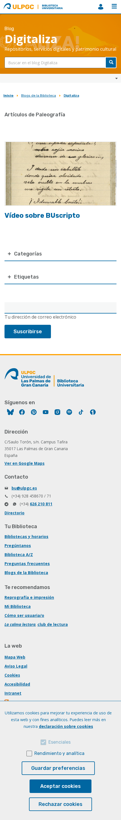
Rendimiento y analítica (59, 753)
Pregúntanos (18, 545)
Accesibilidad (17, 684)
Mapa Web (15, 657)
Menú (114, 7)
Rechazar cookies (60, 804)
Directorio (14, 512)
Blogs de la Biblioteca (38, 95)
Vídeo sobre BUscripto (42, 215)
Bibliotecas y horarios (26, 536)
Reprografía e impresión (29, 597)
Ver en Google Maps (24, 463)
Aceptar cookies (60, 786)
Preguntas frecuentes (27, 563)
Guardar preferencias (58, 768)
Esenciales (59, 742)
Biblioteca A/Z (19, 554)
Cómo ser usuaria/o (24, 615)
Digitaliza (71, 95)
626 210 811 (41, 503)
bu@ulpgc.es (24, 488)
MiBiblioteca (100, 7)
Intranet (13, 693)
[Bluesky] (10, 412)
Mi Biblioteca (18, 606)
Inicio (8, 95)
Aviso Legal (16, 666)
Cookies (12, 675)
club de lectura (52, 624)
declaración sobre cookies (66, 726)
